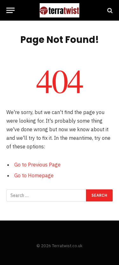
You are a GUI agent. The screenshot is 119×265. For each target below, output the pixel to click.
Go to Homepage (34, 175)
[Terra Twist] (59, 10)
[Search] (109, 10)
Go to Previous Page (37, 164)
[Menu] (10, 10)
